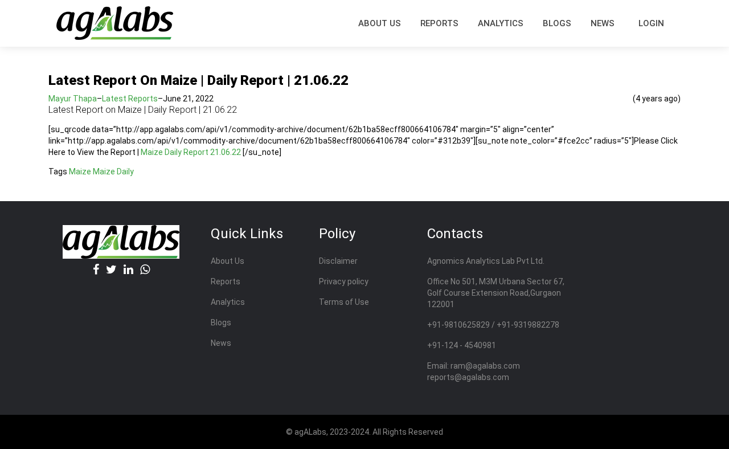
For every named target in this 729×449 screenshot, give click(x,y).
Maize (80, 171)
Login (651, 23)
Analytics (500, 23)
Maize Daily (113, 171)
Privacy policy (343, 281)
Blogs (557, 23)
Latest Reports (130, 98)
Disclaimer (338, 261)
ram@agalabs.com (485, 365)
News (603, 23)
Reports (225, 281)
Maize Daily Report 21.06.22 (191, 152)
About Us (227, 261)
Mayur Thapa (72, 98)
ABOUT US (379, 23)
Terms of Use (344, 302)
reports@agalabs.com (468, 377)
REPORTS (439, 23)
